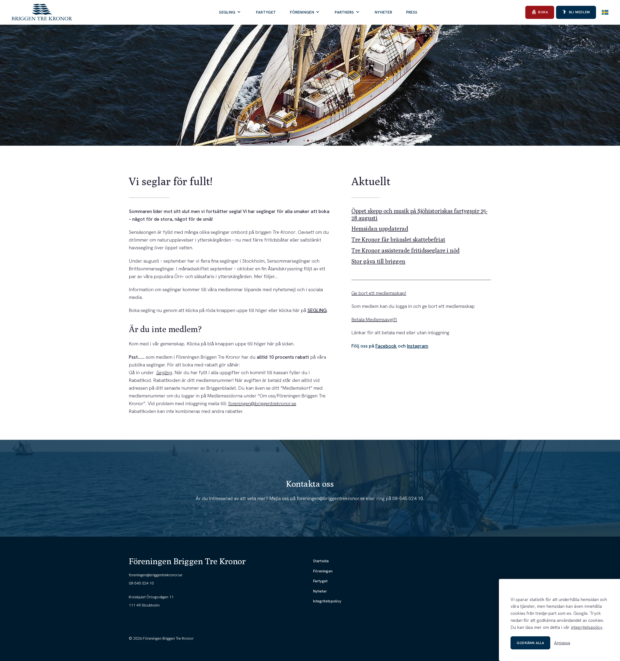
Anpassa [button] (562, 643)
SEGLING (317, 310)
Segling (164, 372)
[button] (304, 141)
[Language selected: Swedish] (605, 12)
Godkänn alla (530, 643)
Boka (539, 12)
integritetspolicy (586, 627)
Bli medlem (576, 12)
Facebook (386, 346)
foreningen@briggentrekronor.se (262, 403)
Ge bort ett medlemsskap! (378, 293)
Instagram (417, 346)
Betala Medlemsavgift (374, 319)
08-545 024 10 (407, 498)
